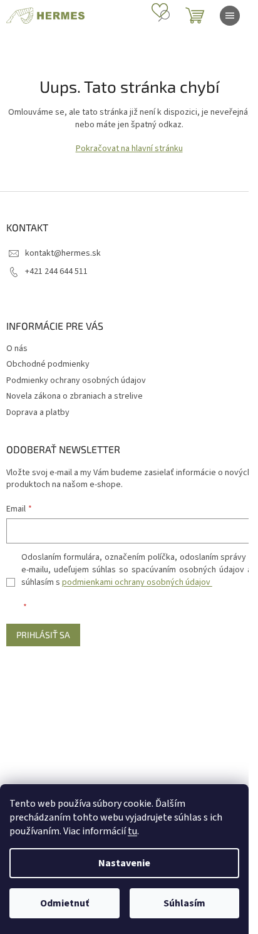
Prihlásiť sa (43, 634)
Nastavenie (124, 863)
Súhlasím (184, 903)
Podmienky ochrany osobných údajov (76, 380)
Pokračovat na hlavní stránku (129, 148)
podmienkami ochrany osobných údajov (137, 582)
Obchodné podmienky (48, 364)
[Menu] (229, 15)
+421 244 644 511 (56, 271)
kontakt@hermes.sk (63, 253)
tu (132, 831)
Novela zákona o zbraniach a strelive (74, 396)
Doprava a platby (38, 412)
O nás (17, 348)
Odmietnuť (64, 903)
